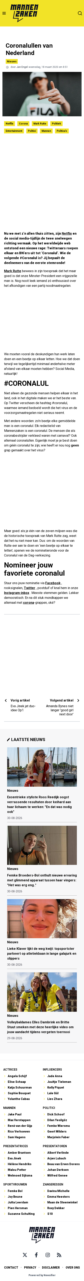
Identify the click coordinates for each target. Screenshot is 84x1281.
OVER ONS (73, 1267)
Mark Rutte (39, 123)
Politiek (56, 123)
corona (28, 603)
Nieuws (12, 61)
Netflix (9, 123)
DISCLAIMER (51, 1267)
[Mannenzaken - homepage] (24, 13)
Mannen (46, 131)
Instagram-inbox (16, 593)
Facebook (53, 583)
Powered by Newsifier (42, 1275)
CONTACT (11, 1267)
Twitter (29, 588)
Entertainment (14, 131)
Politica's (62, 131)
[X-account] (24, 1254)
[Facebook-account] (36, 1254)
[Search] (79, 13)
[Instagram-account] (47, 1254)
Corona (23, 123)
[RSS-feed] (59, 1254)
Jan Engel (22, 67)
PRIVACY (30, 1267)
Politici (32, 131)
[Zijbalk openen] (4, 13)
